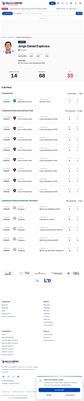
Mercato (46, 311)
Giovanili (46, 316)
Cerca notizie (48, 325)
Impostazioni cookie (18, 391)
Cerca (79, 13)
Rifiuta (49, 395)
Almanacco (47, 337)
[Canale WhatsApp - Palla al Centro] (67, 3)
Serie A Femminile (8, 337)
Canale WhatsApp (8, 381)
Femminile (47, 313)
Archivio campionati (8, 316)
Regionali (5, 308)
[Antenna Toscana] (73, 273)
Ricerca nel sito (49, 340)
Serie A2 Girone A (8, 346)
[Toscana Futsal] (57, 273)
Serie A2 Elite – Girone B (10, 343)
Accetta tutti (59, 390)
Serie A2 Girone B (8, 349)
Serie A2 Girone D (8, 354)
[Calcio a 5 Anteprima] (9, 273)
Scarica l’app (48, 334)
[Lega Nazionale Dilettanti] (47, 281)
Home (4, 37)
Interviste (47, 319)
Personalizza (70, 395)
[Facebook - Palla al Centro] (58, 3)
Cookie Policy (6, 391)
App (52, 3)
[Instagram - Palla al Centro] (62, 3)
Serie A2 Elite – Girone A (10, 340)
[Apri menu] (80, 3)
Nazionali (5, 305)
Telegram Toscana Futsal (10, 383)
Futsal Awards (48, 322)
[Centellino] (24, 273)
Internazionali (6, 313)
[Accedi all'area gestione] (76, 3)
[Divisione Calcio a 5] (36, 281)
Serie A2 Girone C (8, 352)
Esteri (3, 311)
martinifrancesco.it (22, 398)
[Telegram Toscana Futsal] (71, 3)
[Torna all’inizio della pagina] (31, 397)
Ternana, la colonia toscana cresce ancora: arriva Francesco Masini (24, 9)
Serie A (4, 334)
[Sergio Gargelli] (40, 273)
